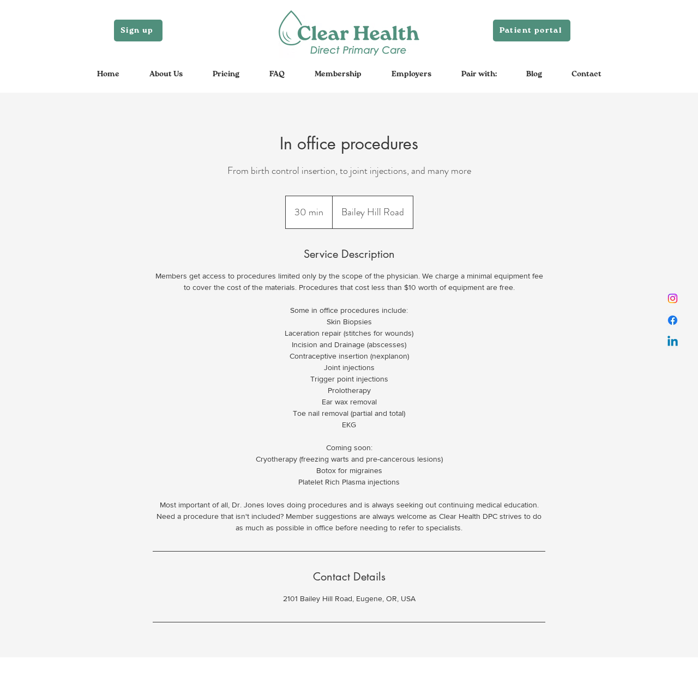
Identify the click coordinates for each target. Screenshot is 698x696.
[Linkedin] (672, 342)
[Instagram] (672, 298)
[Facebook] (672, 320)
